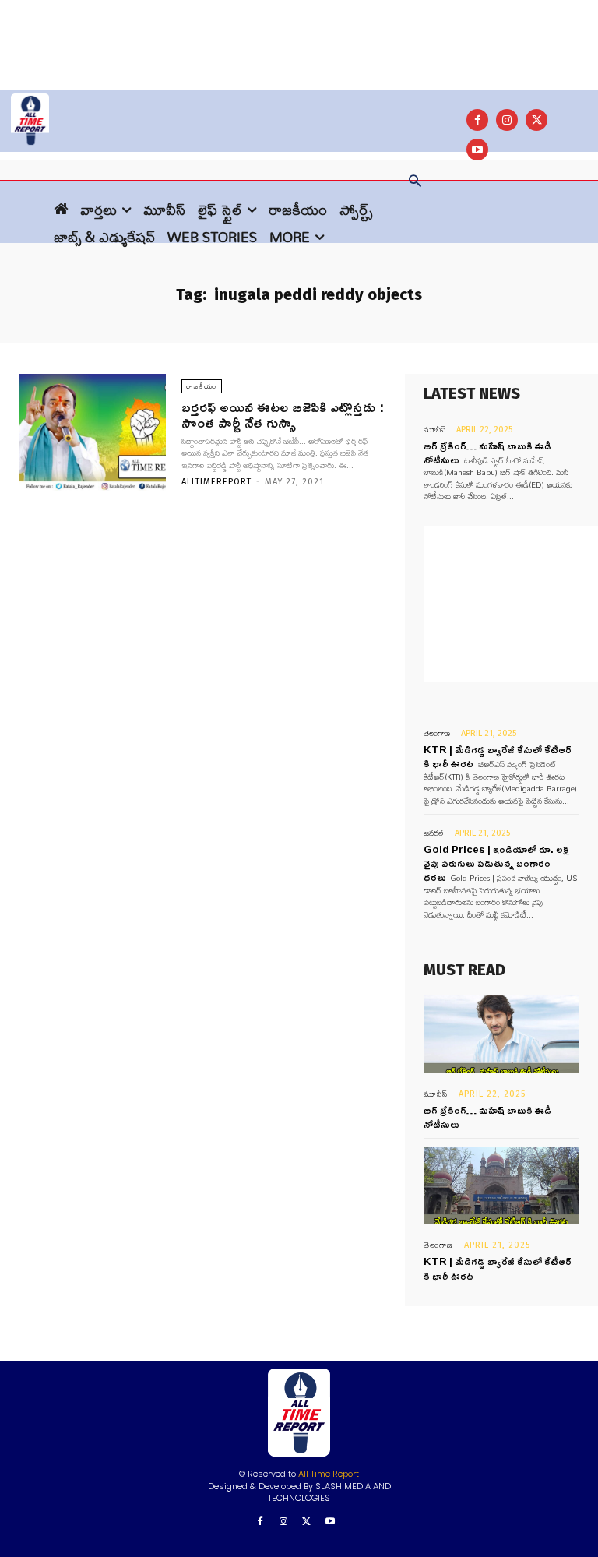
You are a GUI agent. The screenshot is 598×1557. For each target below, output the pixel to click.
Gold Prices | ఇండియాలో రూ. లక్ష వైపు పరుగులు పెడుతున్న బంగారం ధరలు (496, 863)
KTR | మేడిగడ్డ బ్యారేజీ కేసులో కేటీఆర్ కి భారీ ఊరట (498, 1268)
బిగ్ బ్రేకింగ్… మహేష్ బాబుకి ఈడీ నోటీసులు (487, 1117)
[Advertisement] (299, 35)
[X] (536, 120)
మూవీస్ (434, 429)
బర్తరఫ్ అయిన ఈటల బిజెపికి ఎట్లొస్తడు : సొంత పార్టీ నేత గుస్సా (282, 414)
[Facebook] (477, 120)
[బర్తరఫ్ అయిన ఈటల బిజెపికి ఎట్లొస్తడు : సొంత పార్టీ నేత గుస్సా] (92, 432)
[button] (415, 182)
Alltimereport (216, 482)
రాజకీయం (201, 386)
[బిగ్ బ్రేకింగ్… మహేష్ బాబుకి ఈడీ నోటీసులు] (501, 1034)
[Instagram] (507, 120)
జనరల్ (434, 833)
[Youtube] (329, 1522)
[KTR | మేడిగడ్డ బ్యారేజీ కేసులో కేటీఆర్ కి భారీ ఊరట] (501, 1185)
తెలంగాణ (437, 733)
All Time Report (328, 1473)
